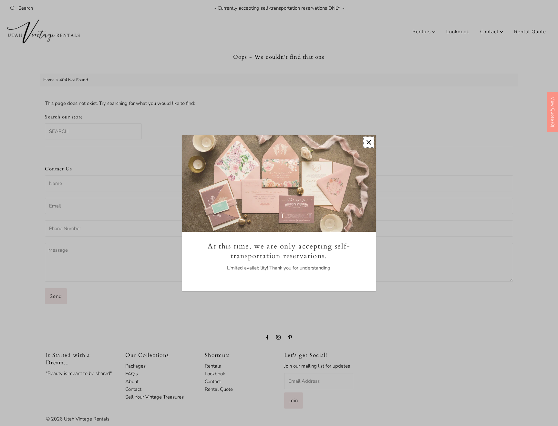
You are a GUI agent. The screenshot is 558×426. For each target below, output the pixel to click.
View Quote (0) (553, 112)
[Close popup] (368, 142)
